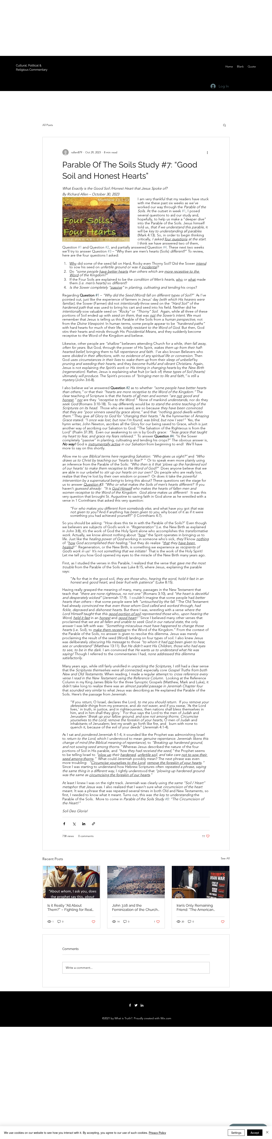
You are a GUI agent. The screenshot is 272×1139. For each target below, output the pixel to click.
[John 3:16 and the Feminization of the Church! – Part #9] (136, 882)
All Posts (47, 125)
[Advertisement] (119, 28)
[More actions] (207, 152)
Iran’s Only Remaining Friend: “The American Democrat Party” (195, 907)
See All (225, 858)
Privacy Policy (157, 1133)
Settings (236, 1133)
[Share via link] (93, 824)
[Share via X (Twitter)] (74, 824)
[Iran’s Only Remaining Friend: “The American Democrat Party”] (200, 882)
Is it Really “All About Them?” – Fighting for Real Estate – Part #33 (69, 907)
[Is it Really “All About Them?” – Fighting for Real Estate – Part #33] (71, 882)
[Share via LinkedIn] (84, 824)
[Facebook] (130, 1005)
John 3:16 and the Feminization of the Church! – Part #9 (135, 907)
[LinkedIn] (142, 1005)
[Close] (267, 1132)
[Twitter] (136, 1005)
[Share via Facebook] (64, 824)
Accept (254, 1133)
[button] (224, 125)
